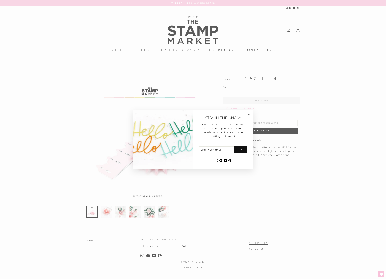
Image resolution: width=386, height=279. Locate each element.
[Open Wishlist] (381, 274)
